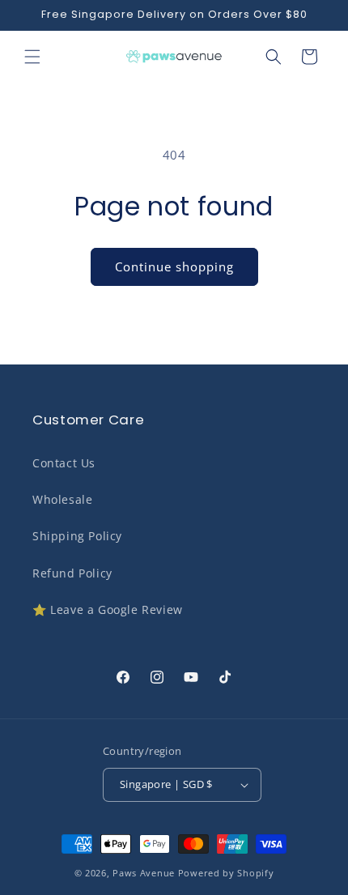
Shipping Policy (77, 535)
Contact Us (63, 463)
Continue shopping (174, 266)
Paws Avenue (143, 873)
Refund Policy (72, 573)
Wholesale (62, 499)
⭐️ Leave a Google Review (107, 609)
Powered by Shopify (226, 873)
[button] (32, 57)
